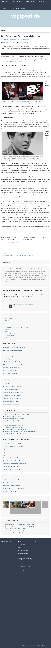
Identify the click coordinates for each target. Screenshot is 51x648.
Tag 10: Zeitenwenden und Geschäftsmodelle (13, 452)
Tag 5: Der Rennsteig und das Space (11, 466)
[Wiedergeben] (2, 54)
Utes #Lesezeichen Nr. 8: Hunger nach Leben (15, 418)
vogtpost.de (25, 16)
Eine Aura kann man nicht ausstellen (11, 395)
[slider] (47, 54)
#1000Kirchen (8, 476)
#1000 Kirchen (40, 1)
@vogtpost (25, 570)
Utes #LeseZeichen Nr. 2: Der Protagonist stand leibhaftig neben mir (20, 431)
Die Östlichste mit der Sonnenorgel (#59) (12, 482)
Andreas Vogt (13, 39)
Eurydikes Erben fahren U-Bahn (10, 401)
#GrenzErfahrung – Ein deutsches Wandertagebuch (15, 5)
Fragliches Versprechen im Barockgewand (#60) (14, 479)
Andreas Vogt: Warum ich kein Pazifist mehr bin (14, 347)
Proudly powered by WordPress (27, 645)
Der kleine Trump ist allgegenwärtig (11, 367)
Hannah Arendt (9, 255)
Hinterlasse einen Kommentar (23, 39)
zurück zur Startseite (19, 8)
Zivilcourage (30, 255)
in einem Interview (16, 48)
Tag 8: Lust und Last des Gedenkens (11, 457)
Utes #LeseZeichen (29, 1)
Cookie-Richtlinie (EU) (11, 333)
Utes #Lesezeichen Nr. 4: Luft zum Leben (14, 427)
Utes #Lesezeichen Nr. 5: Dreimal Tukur (14, 425)
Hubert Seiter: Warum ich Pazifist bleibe (12, 350)
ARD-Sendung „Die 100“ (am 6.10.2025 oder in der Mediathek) (25, 101)
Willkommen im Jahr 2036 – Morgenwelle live (13, 364)
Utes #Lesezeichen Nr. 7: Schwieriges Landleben (16, 420)
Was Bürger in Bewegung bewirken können (13, 356)
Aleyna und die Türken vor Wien (10, 389)
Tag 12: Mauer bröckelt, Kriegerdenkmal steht (13, 446)
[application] (25, 54)
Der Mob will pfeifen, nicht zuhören (11, 359)
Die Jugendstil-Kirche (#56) (9, 491)
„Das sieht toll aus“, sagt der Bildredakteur (13, 398)
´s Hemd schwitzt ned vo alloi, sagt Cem (12, 361)
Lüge (13, 255)
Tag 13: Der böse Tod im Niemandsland (12, 443)
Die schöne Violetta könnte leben (10, 383)
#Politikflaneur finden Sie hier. (17, 243)
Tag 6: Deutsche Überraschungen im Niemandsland (15, 463)
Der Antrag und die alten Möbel (10, 373)
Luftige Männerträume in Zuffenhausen (12, 404)
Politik (15, 253)
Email (10, 299)
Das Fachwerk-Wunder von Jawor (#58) (12, 485)
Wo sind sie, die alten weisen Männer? (12, 386)
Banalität (3, 255)
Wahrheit (16, 255)
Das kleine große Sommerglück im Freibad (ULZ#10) (17, 414)
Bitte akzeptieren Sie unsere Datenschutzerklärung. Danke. (22, 304)
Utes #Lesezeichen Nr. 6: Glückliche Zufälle (14, 423)
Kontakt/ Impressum (10, 335)
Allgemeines (10, 253)
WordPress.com (45, 645)
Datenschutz (5, 8)
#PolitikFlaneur (6, 1)
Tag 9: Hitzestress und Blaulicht (10, 455)
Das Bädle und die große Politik (10, 353)
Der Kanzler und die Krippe (9, 370)
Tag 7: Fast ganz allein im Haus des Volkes (12, 460)
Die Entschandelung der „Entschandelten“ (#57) (14, 488)
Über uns (34, 5)
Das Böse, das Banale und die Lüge (21, 36)
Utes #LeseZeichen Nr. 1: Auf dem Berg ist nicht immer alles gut (19, 433)
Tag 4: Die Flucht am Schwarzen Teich (12, 469)
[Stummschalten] (44, 54)
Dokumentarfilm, (17, 124)
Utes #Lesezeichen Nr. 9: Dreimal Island (14, 416)
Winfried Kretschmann (23, 255)
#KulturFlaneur (17, 1)
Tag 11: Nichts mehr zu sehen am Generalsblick (14, 449)
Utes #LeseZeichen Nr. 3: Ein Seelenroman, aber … (16, 429)
